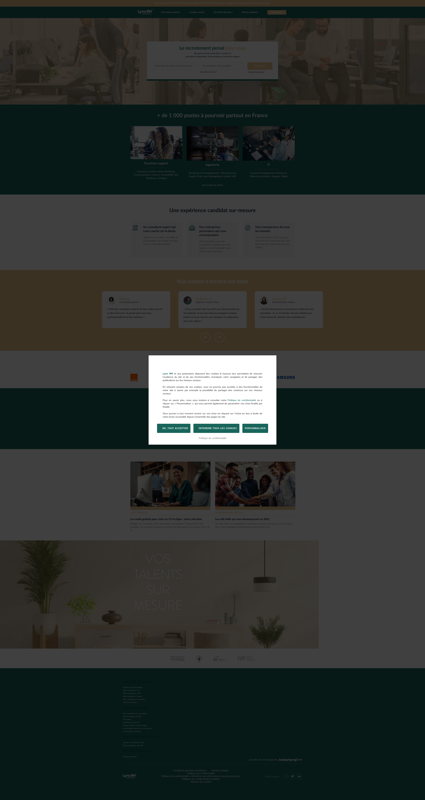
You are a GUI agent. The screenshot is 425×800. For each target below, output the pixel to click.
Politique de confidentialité (242, 400)
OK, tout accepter (175, 428)
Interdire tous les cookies (217, 428)
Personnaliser (255, 428)
